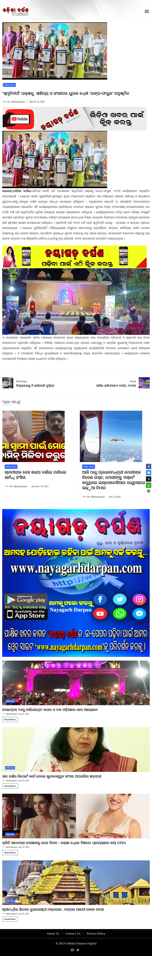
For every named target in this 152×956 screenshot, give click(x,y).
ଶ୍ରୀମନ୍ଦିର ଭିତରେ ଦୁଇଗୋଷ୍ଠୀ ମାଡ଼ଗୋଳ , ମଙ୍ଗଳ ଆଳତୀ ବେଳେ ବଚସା (53, 909)
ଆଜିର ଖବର (9, 84)
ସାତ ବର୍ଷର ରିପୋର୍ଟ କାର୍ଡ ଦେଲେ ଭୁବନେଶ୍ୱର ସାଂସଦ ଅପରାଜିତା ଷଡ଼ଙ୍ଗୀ (51, 776)
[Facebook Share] (148, 466)
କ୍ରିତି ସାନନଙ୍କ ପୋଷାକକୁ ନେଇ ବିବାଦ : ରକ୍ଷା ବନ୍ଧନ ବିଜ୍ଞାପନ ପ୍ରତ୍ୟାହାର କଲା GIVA (64, 842)
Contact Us (72, 933)
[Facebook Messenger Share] (148, 472)
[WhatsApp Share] (148, 485)
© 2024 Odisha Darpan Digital (76, 943)
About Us (53, 933)
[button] (148, 491)
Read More (10, 719)
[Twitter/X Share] (148, 479)
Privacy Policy (96, 933)
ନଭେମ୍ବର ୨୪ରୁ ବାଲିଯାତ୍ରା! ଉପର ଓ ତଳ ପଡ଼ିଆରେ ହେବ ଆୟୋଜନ (50, 709)
